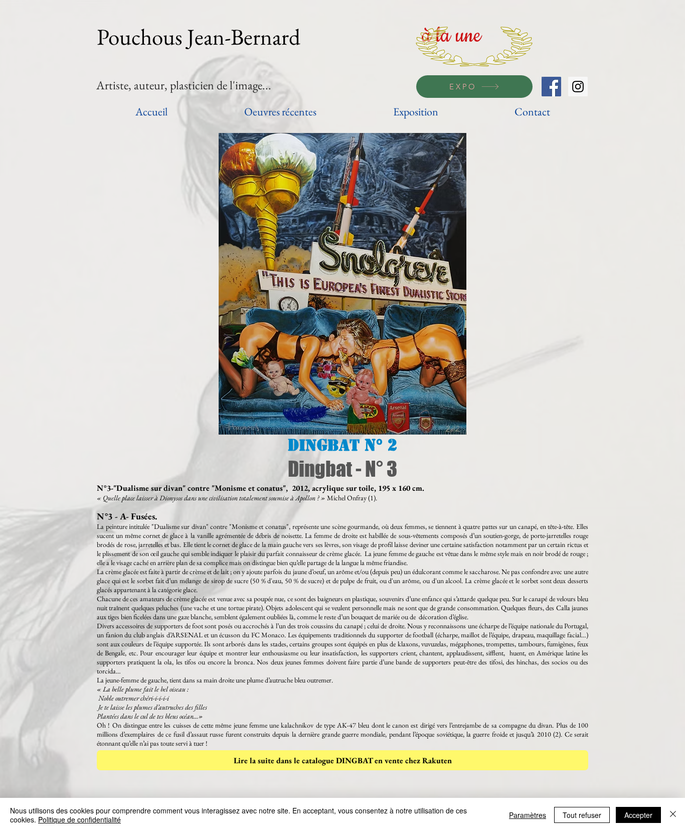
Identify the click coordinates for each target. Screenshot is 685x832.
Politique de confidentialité (79, 819)
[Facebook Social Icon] (551, 86)
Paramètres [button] (527, 815)
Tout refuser (582, 815)
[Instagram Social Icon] (578, 86)
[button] (342, 284)
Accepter (638, 815)
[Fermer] (673, 815)
